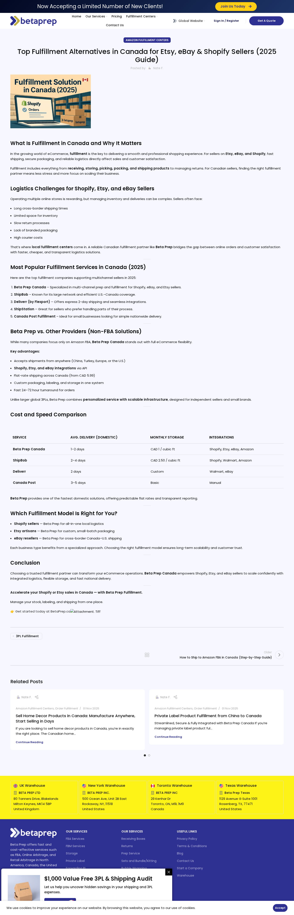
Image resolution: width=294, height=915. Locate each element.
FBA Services (75, 839)
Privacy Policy (187, 839)
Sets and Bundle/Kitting (138, 861)
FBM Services (75, 846)
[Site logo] (33, 20)
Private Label (75, 861)
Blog (180, 853)
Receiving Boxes (133, 839)
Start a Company (190, 868)
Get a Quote (266, 21)
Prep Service (130, 853)
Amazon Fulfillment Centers (147, 40)
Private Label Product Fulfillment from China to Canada (208, 715)
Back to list (147, 655)
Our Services (76, 831)
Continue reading (29, 742)
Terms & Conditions (192, 846)
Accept (280, 908)
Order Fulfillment (66, 708)
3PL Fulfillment (27, 636)
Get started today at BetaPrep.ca (42, 611)
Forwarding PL (76, 868)
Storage (72, 853)
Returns (127, 846)
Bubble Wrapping (134, 868)
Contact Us (185, 861)
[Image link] (33, 832)
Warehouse (185, 875)
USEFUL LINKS (187, 831)
